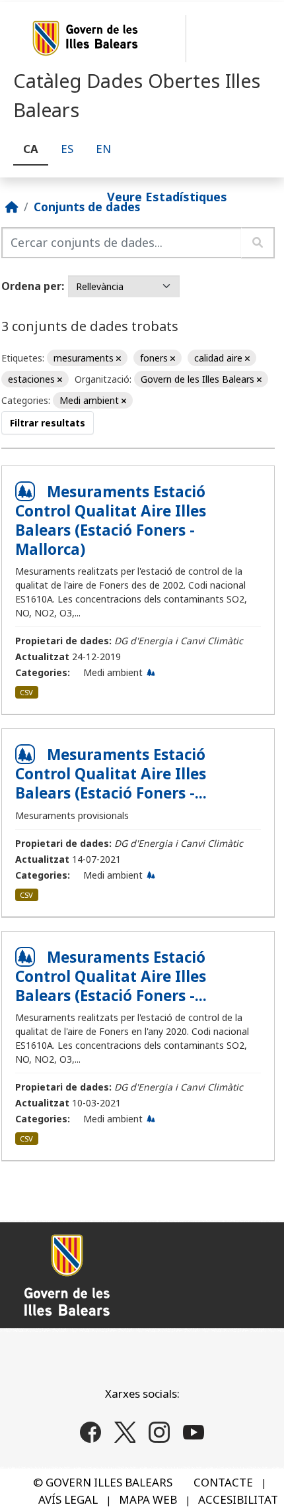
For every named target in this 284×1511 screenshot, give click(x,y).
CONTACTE (223, 1482)
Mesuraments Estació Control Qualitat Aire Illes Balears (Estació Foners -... (111, 773)
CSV (26, 692)
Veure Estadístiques (167, 196)
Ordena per (31, 286)
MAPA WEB (148, 1499)
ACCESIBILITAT (238, 1499)
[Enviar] (258, 242)
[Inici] (11, 207)
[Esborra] (118, 359)
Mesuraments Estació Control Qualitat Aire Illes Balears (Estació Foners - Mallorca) (110, 520)
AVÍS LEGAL (68, 1499)
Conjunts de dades (87, 207)
